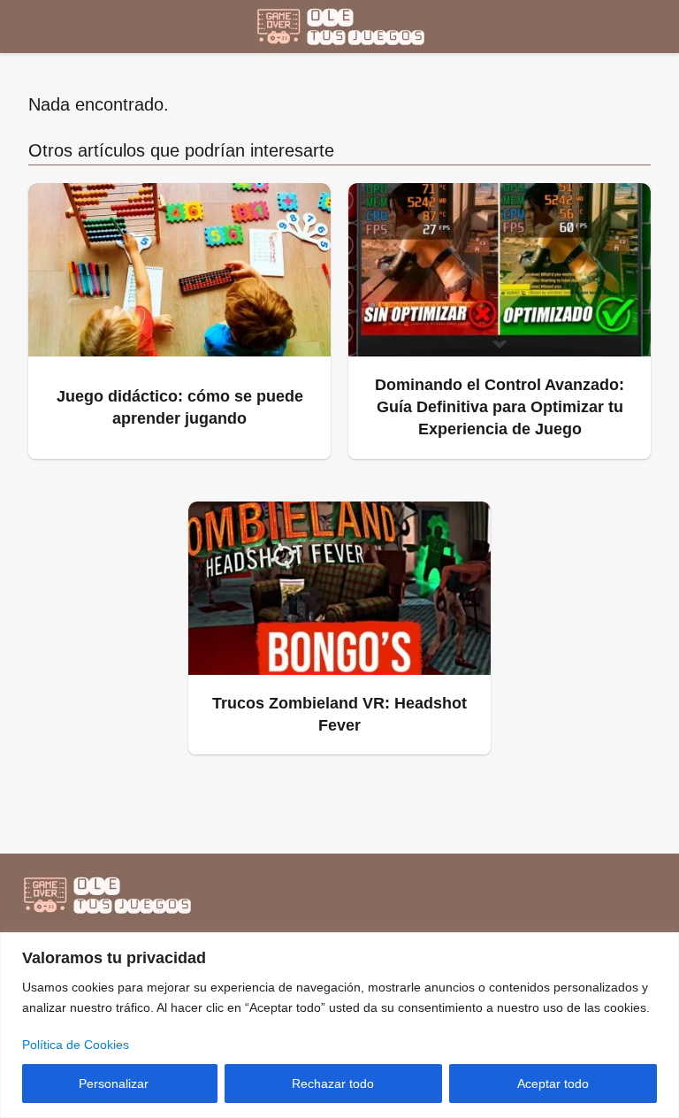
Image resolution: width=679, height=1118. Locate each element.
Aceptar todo (553, 1083)
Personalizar (114, 1083)
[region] (339, 1025)
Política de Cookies (75, 1045)
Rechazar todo (333, 1083)
